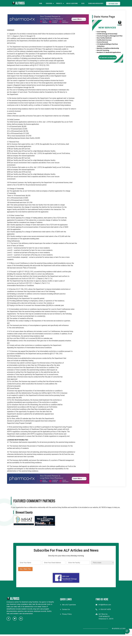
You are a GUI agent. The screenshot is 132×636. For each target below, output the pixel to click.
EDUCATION (49, 3)
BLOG (82, 3)
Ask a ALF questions (69, 605)
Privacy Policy (67, 614)
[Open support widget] (127, 631)
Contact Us (66, 609)
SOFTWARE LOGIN (113, 4)
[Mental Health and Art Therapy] (24, 525)
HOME (40, 3)
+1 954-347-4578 (105, 609)
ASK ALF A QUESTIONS (72, 3)
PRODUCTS (59, 3)
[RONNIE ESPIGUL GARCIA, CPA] (45, 525)
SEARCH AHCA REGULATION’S (95, 3)
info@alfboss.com (105, 605)
